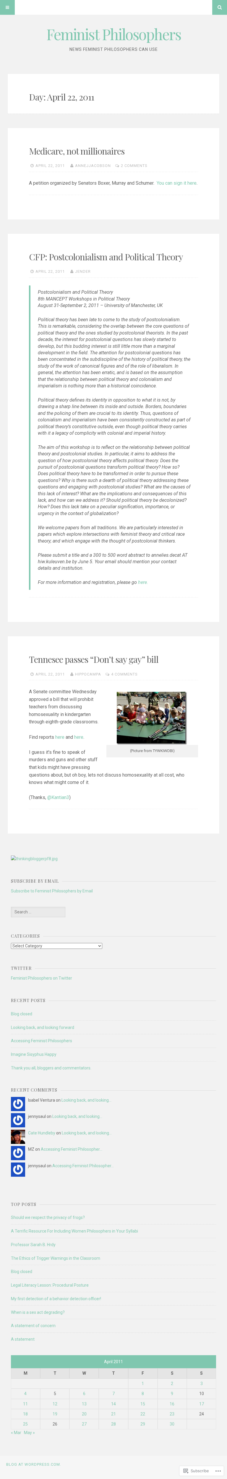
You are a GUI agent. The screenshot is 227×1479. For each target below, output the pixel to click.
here (59, 737)
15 (142, 1404)
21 (113, 1414)
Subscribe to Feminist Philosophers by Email (52, 891)
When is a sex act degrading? (38, 1312)
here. (143, 582)
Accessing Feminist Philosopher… (71, 1149)
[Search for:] (38, 912)
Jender (83, 271)
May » (29, 1432)
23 (172, 1414)
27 (84, 1424)
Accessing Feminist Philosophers (41, 1040)
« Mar (16, 1432)
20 (84, 1414)
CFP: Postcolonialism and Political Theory (106, 257)
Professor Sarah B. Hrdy (33, 1244)
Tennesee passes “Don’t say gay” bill (93, 659)
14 (113, 1404)
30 (172, 1424)
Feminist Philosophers (113, 34)
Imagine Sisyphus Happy (33, 1054)
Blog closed (21, 1014)
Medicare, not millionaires (76, 151)
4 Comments (124, 674)
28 (113, 1424)
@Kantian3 (58, 797)
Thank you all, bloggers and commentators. (51, 1068)
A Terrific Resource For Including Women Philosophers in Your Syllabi (74, 1231)
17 (201, 1404)
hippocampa (88, 674)
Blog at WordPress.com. (33, 1464)
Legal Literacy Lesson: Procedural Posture (50, 1285)
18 (25, 1414)
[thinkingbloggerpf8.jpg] (34, 858)
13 (84, 1404)
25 (25, 1424)
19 (55, 1414)
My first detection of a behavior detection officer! (56, 1298)
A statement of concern (33, 1325)
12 (55, 1404)
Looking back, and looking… (86, 1100)
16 (172, 1404)
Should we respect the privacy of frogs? (48, 1217)
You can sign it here (177, 183)
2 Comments (134, 165)
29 (142, 1424)
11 (25, 1404)
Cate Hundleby (41, 1133)
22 (142, 1414)
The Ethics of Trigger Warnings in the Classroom (55, 1258)
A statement (23, 1339)
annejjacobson (93, 165)
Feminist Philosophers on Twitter (41, 978)
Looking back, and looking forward (42, 1027)
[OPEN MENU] (7, 7)
